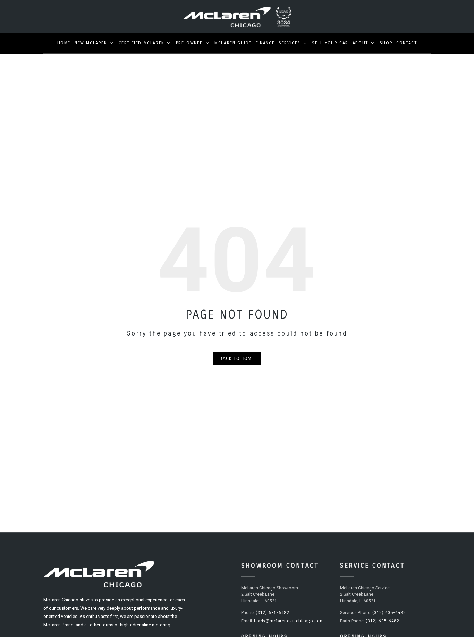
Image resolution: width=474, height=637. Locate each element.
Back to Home (237, 359)
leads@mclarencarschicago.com (289, 621)
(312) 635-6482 (272, 612)
